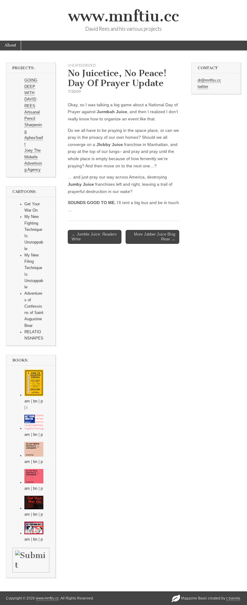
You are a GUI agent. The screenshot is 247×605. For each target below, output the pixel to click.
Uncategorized (81, 65)
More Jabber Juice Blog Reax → (154, 236)
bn (35, 401)
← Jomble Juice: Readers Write (94, 236)
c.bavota (233, 598)
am (27, 401)
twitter (203, 87)
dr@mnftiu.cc (209, 80)
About (10, 45)
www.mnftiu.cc (123, 16)
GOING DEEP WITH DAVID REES (30, 93)
